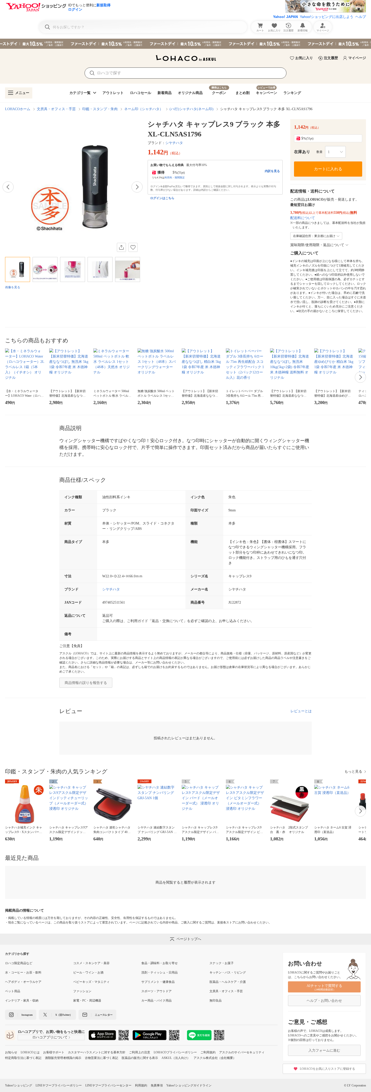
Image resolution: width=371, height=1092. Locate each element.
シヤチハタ (174, 143)
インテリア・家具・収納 (21, 1000)
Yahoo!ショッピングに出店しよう (326, 17)
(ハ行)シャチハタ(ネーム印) (192, 109)
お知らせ (11, 1052)
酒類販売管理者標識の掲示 (63, 1058)
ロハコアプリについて (50, 1037)
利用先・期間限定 (175, 177)
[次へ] (137, 187)
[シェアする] (121, 247)
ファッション (82, 991)
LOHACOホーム (17, 109)
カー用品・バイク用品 (156, 1000)
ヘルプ (360, 17)
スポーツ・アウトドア (156, 991)
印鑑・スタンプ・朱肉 (100, 109)
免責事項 (157, 1085)
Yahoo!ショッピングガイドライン (188, 1085)
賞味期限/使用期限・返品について (317, 245)
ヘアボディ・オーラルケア (23, 981)
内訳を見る (272, 171)
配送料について (302, 218)
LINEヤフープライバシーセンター (108, 1085)
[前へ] (8, 187)
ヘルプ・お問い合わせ (324, 1001)
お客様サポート (53, 1052)
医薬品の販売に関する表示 (140, 1058)
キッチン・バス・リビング (227, 972)
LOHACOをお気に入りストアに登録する (327, 1069)
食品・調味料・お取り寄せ (159, 963)
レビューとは (301, 711)
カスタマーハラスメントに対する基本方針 (96, 1052)
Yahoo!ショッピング (18, 1085)
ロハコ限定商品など (18, 963)
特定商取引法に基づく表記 (23, 1058)
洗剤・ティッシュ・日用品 (159, 972)
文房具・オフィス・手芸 (56, 109)
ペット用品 (12, 991)
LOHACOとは (30, 1052)
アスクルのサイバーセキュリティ (241, 1052)
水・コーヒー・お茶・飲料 (23, 972)
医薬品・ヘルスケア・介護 (227, 981)
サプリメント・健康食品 (158, 981)
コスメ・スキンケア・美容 (91, 963)
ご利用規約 (208, 1052)
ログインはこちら (162, 198)
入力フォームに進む (324, 1050)
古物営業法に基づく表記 (101, 1058)
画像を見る (12, 287)
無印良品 (215, 1000)
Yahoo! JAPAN (285, 17)
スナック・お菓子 (221, 963)
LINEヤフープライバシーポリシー (59, 1085)
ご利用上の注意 (139, 1052)
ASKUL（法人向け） (176, 1058)
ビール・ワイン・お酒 (88, 972)
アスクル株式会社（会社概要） (215, 1058)
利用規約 (141, 1085)
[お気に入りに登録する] (133, 247)
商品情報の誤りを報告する (86, 683)
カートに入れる (328, 169)
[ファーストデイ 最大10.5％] (185, 44)
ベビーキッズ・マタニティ (91, 981)
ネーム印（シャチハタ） (143, 109)
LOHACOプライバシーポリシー (175, 1052)
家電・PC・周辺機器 (87, 1000)
